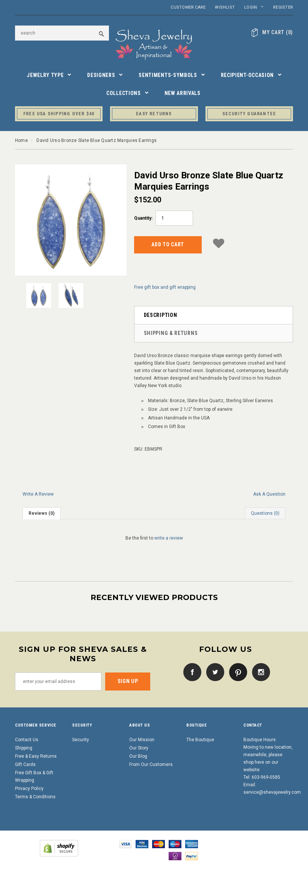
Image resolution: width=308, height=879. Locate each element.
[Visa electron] (142, 844)
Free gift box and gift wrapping (165, 287)
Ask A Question (269, 494)
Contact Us (26, 739)
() (277, 32)
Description (160, 315)
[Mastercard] (158, 844)
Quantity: (143, 218)
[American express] (191, 844)
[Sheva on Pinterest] (236, 671)
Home (21, 140)
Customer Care (188, 7)
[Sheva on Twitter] (213, 671)
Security (80, 739)
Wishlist (225, 7)
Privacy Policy (29, 788)
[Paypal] (191, 856)
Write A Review (38, 494)
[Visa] (125, 844)
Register (283, 7)
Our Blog (138, 756)
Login (250, 7)
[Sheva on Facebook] (190, 671)
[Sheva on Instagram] (259, 671)
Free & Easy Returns (36, 756)
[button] (218, 243)
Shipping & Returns (171, 333)
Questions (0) (265, 513)
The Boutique (200, 739)
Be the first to (154, 538)
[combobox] (62, 33)
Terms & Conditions (35, 796)
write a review (168, 538)
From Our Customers (151, 764)
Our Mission (141, 739)
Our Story (138, 748)
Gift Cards (25, 764)
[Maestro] (175, 844)
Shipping (23, 748)
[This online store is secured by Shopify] (59, 848)
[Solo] (175, 856)
